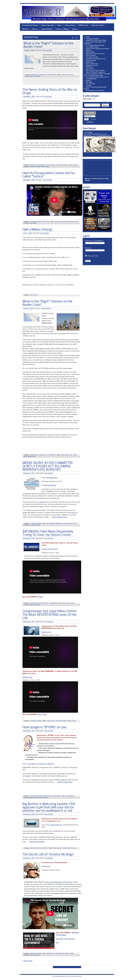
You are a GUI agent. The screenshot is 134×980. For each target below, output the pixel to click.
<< (73, 38)
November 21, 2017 (30, 53)
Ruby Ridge (60, 939)
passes (39, 82)
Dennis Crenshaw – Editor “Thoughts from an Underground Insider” (97, 74)
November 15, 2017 (29, 621)
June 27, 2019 (27, 233)
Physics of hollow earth (93, 178)
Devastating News (61, 720)
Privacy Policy (70, 25)
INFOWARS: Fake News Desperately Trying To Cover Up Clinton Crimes (48, 533)
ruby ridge (65, 953)
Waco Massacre (70, 939)
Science (35, 29)
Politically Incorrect (92, 65)
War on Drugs (45, 166)
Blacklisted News (52, 477)
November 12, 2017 (29, 858)
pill (61, 848)
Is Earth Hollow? (47, 29)
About (59, 25)
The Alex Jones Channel (50, 549)
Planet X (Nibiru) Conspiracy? (95, 72)
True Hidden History (92, 47)
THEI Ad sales (83, 25)
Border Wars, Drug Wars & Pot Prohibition (42, 165)
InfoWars (40, 597)
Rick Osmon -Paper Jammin (95, 70)
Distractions (89, 62)
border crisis (68, 455)
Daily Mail (31, 764)
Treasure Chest (91, 60)
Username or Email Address (94, 241)
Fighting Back (53, 603)
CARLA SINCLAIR (56, 825)
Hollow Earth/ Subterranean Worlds (97, 48)
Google (27, 776)
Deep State (64, 221)
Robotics (88, 50)
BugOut (88, 80)
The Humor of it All (92, 57)
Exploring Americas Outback (95, 90)
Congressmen (50, 720)
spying (30, 797)
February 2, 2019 (28, 308)
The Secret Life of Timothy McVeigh (48, 854)
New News (89, 82)
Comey (32, 166)
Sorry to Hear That (92, 63)
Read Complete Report (59, 517)
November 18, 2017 (29, 538)
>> (76, 38)
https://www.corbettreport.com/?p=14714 (58, 882)
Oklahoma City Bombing (53, 953)
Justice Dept (32, 223)
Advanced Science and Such (38, 848)
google (26, 797)
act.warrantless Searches (55, 80)
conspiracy (57, 221)
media (34, 82)
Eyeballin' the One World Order (39, 603)
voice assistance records (40, 797)
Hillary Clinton (42, 714)
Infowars (37, 604)
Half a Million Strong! (37, 229)
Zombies (88, 85)
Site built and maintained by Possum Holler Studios (67, 976)
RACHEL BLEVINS (50, 485)
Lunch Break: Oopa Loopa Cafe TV (97, 77)
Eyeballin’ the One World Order (96, 40)
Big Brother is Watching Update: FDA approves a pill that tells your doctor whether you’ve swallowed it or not (49, 808)
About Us (25, 29)
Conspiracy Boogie (36, 80)
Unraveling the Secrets (30, 25)
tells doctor (73, 848)
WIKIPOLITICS (46, 632)
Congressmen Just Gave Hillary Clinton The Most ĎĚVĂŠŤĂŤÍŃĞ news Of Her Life (50, 615)
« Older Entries (27, 961)
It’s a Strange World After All (95, 45)
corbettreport (46, 866)
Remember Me (93, 256)
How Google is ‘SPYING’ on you (45, 727)
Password (88, 248)
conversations (70, 796)
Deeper (74, 29)
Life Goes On (90, 68)
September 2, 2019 (29, 180)
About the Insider (97, 25)
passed (41, 502)
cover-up (31, 604)
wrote (74, 512)
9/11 (57, 942)
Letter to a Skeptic (62, 29)
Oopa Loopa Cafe (47, 25)
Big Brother (55, 848)
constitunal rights (69, 80)
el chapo (37, 166)
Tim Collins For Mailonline (45, 764)
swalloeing (65, 848)
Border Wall (31, 456)
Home (88, 37)
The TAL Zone (90, 84)
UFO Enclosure (91, 55)
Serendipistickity (91, 78)
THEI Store (45, 221)
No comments (50, 53)
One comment (46, 308)
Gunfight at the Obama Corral (95, 58)
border (62, 455)
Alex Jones (66, 603)
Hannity (71, 221)
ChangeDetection (90, 122)
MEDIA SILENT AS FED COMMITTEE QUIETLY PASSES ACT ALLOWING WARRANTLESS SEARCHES (49, 47)
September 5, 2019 (29, 96)
